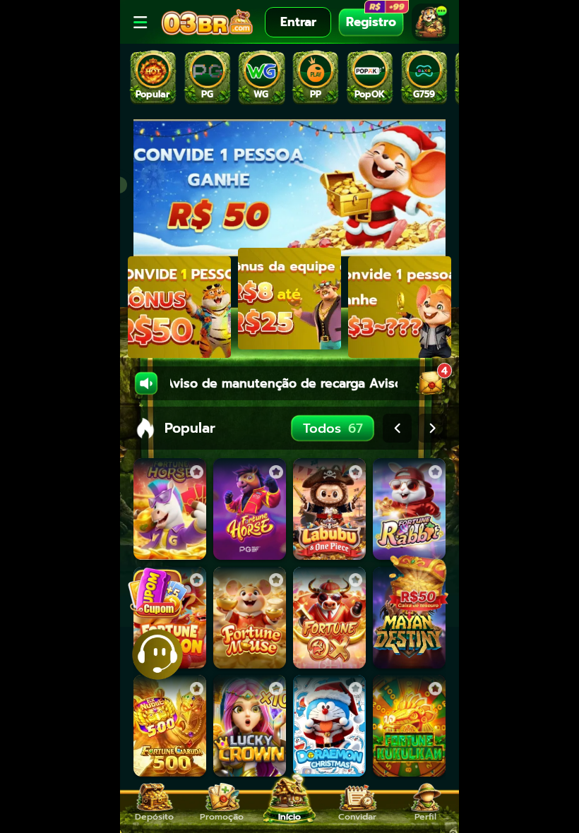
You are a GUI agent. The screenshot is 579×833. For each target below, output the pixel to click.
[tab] (153, 78)
